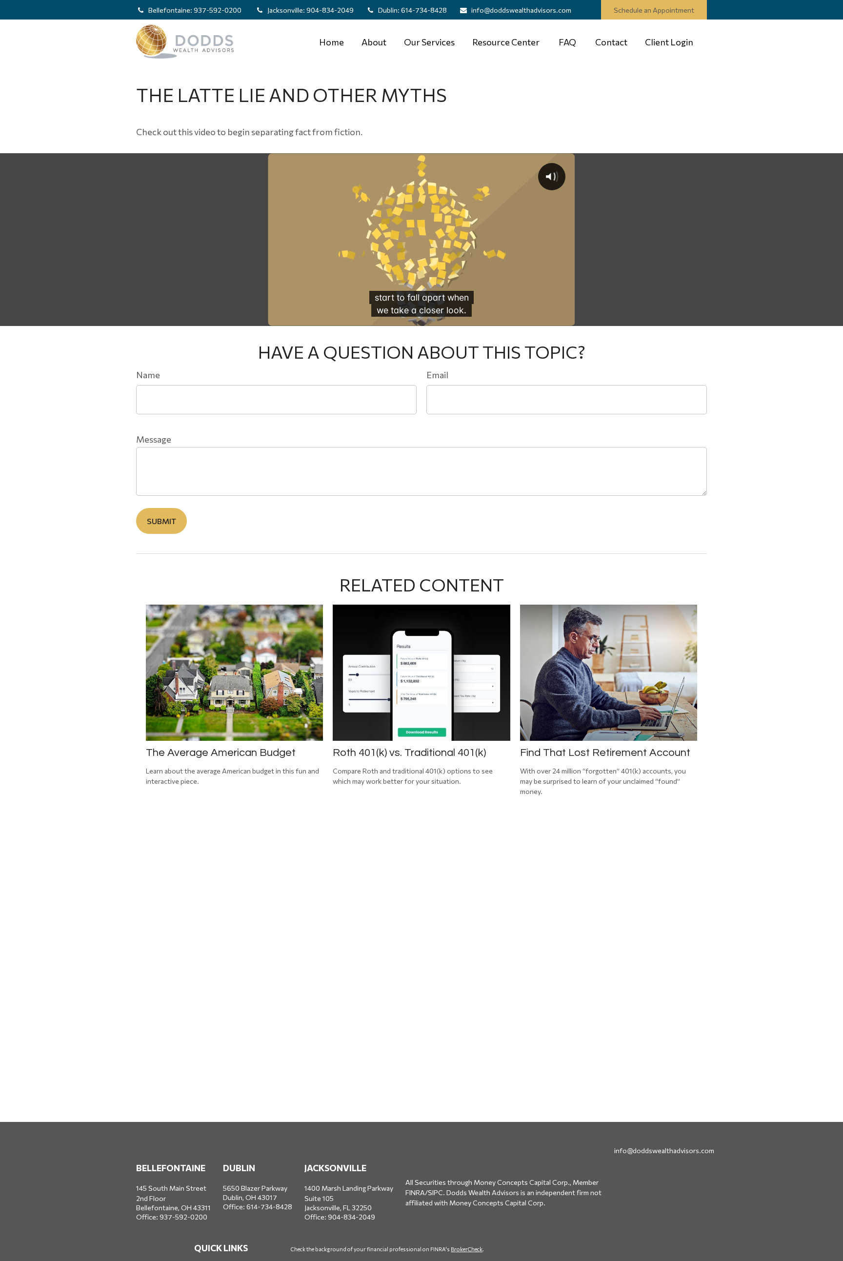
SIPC (435, 1192)
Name (148, 374)
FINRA (415, 1192)
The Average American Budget (221, 752)
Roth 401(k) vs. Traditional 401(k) (409, 752)
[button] (331, 42)
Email (437, 374)
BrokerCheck (466, 1249)
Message (153, 439)
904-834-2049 (310, 10)
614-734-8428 (412, 10)
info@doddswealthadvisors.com (521, 10)
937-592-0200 (195, 10)
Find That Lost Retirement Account (605, 752)
